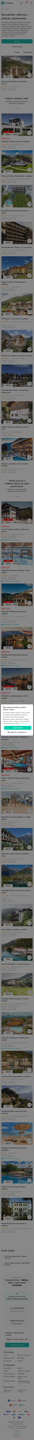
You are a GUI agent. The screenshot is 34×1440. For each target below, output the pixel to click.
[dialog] (17, 720)
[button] (17, 732)
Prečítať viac (24, 723)
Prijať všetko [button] (17, 728)
